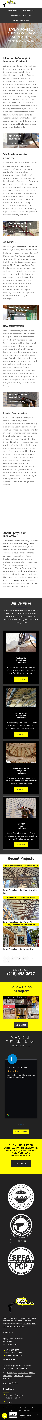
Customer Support (14, 1355)
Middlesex (7, 1376)
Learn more (25, 1415)
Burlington (12, 1373)
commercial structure (27, 247)
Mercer (32, 1373)
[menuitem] (32, 4)
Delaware (27, 1324)
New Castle (13, 1383)
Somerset (7, 1378)
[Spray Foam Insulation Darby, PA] (21, 908)
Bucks (10, 1365)
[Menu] (36, 4)
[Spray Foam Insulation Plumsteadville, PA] (21, 876)
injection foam (10, 433)
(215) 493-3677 (17, 580)
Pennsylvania (19, 1327)
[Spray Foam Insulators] (17, 4)
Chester (17, 1365)
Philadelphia (21, 1368)
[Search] (32, 4)
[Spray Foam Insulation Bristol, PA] (21, 935)
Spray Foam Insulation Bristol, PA (18, 949)
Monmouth (18, 1376)
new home (29, 334)
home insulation (19, 208)
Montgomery (9, 1368)
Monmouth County (12, 72)
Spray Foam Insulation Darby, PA (17, 922)
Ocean (28, 1376)
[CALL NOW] (4, 1416)
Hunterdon (23, 1373)
